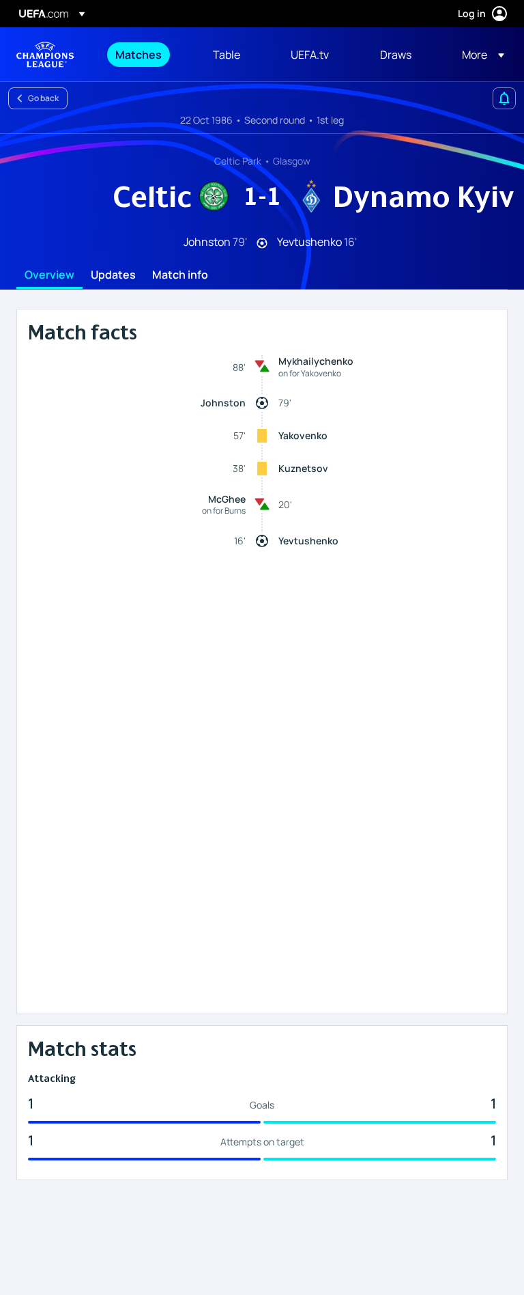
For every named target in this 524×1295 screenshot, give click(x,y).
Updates (113, 275)
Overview (49, 275)
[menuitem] (147, 55)
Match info (180, 275)
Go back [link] (43, 98)
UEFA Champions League (45, 55)
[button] (479, 55)
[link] (138, 55)
